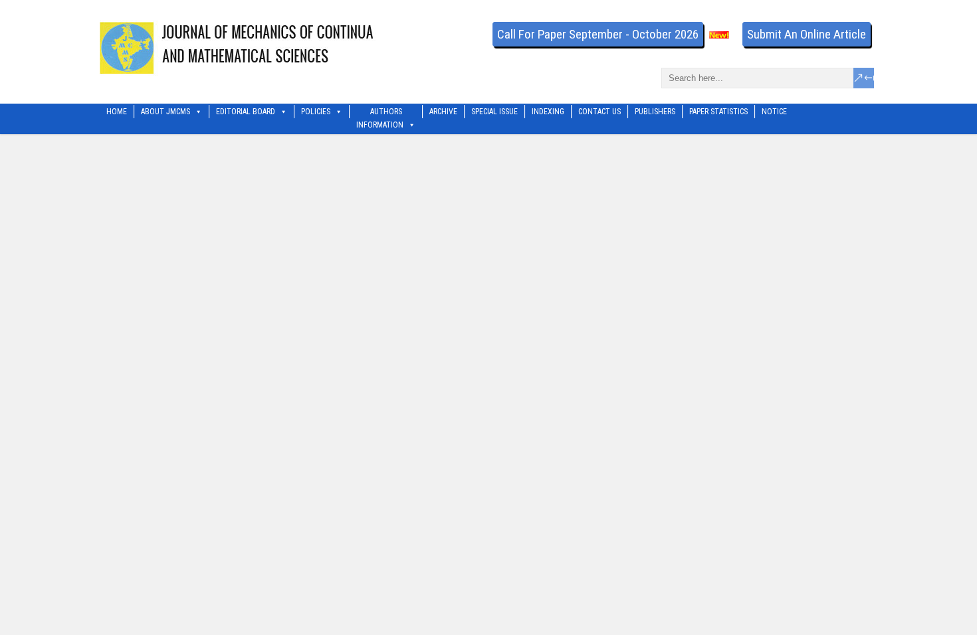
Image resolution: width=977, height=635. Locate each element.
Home (116, 111)
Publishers (655, 111)
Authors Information (379, 112)
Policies (315, 111)
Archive (443, 111)
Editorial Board (245, 111)
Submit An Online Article (806, 34)
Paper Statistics (718, 111)
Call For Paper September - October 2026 (598, 34)
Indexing (548, 111)
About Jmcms (165, 111)
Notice (774, 111)
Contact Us (599, 111)
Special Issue (494, 111)
